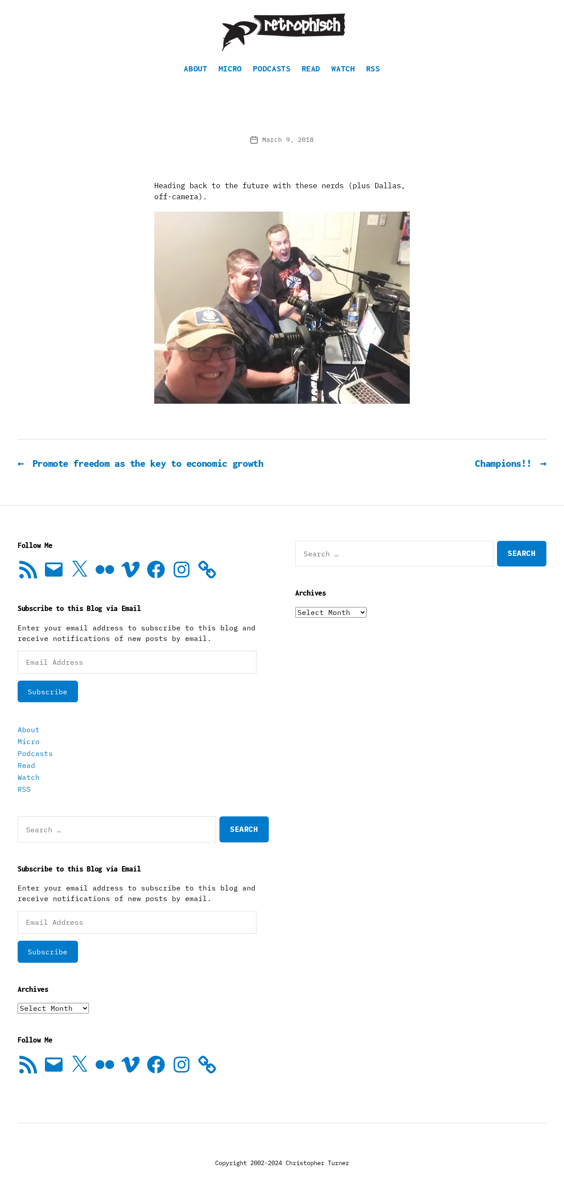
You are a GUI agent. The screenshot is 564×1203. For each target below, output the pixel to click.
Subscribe (47, 691)
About (195, 68)
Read (311, 68)
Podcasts (271, 68)
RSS (373, 68)
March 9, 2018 (288, 139)
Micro (230, 68)
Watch (343, 68)
